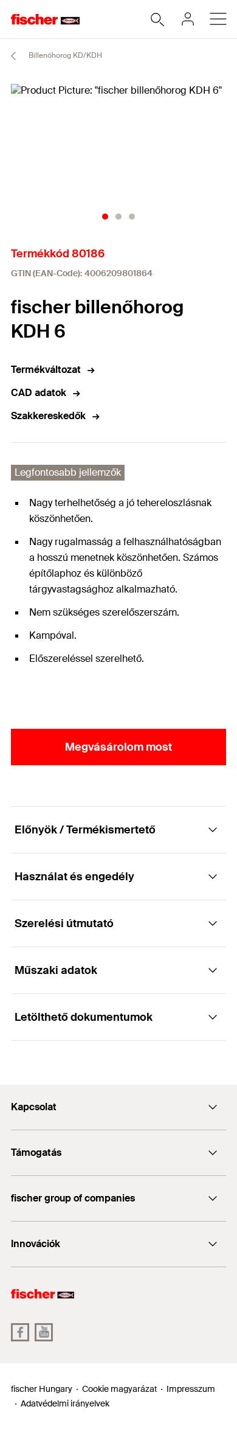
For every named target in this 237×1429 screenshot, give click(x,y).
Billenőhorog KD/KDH (64, 55)
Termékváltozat (46, 369)
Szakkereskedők (48, 415)
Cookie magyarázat (119, 1388)
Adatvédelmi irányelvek (65, 1403)
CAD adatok (38, 392)
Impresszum (191, 1388)
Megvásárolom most (118, 747)
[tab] (105, 217)
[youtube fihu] (44, 1332)
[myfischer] (188, 19)
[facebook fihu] (20, 1332)
